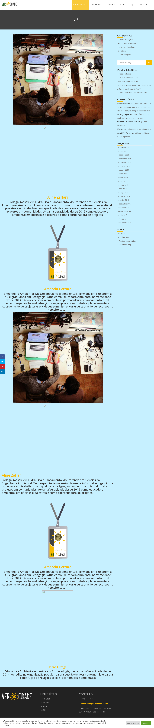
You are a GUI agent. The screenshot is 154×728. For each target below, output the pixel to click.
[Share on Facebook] (2, 356)
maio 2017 (123, 215)
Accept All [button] (146, 723)
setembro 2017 (125, 211)
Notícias (123, 51)
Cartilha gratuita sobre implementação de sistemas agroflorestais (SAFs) (134, 87)
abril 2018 (123, 189)
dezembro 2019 (125, 159)
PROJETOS (96, 5)
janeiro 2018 (124, 200)
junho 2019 (123, 177)
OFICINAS (112, 5)
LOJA (132, 5)
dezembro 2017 (125, 204)
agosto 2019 (124, 170)
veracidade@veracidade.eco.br (94, 703)
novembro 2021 (125, 147)
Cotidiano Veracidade (128, 43)
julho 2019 (123, 174)
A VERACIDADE (79, 5)
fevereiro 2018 (124, 196)
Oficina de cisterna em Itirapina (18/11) (134, 92)
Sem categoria (125, 54)
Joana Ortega (58, 667)
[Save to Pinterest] (2, 366)
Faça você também (127, 47)
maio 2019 (123, 181)
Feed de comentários (127, 241)
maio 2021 (123, 151)
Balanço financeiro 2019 (128, 81)
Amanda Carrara (57, 288)
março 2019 (123, 185)
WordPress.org (125, 245)
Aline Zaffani (57, 197)
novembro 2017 (125, 207)
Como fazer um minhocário (140, 129)
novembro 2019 (125, 162)
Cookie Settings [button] (133, 723)
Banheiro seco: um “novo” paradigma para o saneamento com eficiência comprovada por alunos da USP (134, 107)
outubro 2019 (124, 166)
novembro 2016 (125, 222)
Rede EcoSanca (125, 74)
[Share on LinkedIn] (2, 371)
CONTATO (142, 5)
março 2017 (123, 219)
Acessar (122, 233)
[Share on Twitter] (2, 361)
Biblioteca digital (126, 39)
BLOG (122, 5)
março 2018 (123, 192)
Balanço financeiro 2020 (128, 78)
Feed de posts (124, 237)
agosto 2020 (124, 155)
